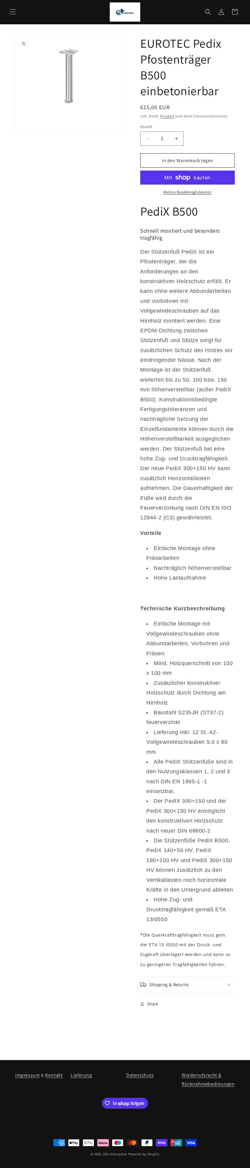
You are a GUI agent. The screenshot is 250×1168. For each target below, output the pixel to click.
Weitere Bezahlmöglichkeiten (187, 192)
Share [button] (153, 1004)
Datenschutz (140, 1075)
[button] (13, 12)
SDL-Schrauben (115, 1154)
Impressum (27, 1075)
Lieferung (81, 1075)
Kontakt (53, 1075)
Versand (167, 116)
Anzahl (146, 126)
